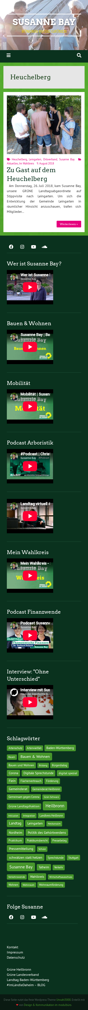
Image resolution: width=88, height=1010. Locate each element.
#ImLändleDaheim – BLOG (26, 985)
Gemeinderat (18, 789)
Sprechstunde (56, 858)
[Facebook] (11, 247)
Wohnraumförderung (51, 884)
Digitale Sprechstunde (38, 773)
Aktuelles (12, 163)
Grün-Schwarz (51, 796)
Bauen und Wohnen (21, 765)
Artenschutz (15, 748)
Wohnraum (28, 884)
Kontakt (12, 947)
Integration (29, 815)
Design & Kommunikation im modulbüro (47, 1005)
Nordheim (15, 833)
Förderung (52, 781)
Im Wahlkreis (26, 163)
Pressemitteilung (21, 848)
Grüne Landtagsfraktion (24, 806)
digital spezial (68, 773)
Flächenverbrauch (31, 781)
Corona (13, 773)
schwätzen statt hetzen (25, 857)
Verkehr (58, 867)
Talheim (44, 867)
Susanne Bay (44, 22)
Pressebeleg (59, 840)
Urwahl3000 (63, 999)
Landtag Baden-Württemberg (28, 980)
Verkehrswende (16, 876)
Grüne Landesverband (23, 974)
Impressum (15, 952)
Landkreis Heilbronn (51, 815)
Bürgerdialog (59, 765)
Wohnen (13, 884)
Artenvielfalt (34, 748)
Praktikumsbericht (37, 840)
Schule (42, 849)
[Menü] (8, 55)
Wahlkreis (37, 876)
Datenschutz (16, 957)
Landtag (15, 823)
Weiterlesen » (69, 224)
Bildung (43, 765)
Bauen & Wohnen (35, 756)
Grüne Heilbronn (19, 969)
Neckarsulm (54, 823)
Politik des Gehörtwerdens (47, 832)
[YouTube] (33, 247)
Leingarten (35, 159)
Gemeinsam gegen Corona (24, 796)
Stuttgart (73, 857)
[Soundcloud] (44, 247)
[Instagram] (22, 247)
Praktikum (15, 840)
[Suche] (79, 55)
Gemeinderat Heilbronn (46, 789)
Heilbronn (54, 806)
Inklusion (13, 815)
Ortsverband (50, 159)
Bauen (11, 757)
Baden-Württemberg (60, 748)
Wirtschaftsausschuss (60, 876)
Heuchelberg (19, 159)
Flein (12, 781)
